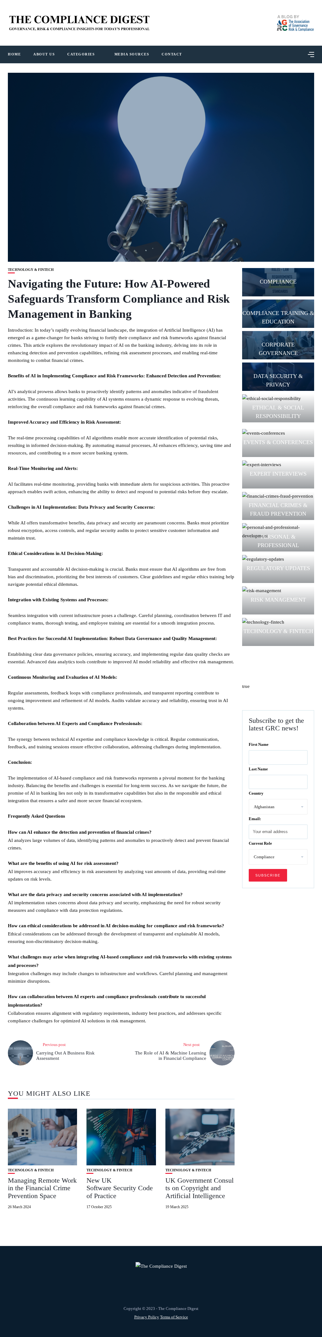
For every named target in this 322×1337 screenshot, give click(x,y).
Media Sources (131, 54)
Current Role (260, 843)
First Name (259, 744)
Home (14, 54)
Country (256, 793)
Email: (255, 818)
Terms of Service (174, 1317)
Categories (81, 54)
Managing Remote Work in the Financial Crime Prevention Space (42, 1187)
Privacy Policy (146, 1317)
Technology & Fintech (31, 269)
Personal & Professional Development (278, 545)
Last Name (258, 769)
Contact (172, 54)
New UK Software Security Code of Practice (119, 1187)
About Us (44, 54)
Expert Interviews (278, 474)
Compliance (278, 281)
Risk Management (278, 600)
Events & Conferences (278, 442)
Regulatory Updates (278, 568)
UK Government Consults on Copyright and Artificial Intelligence (199, 1187)
